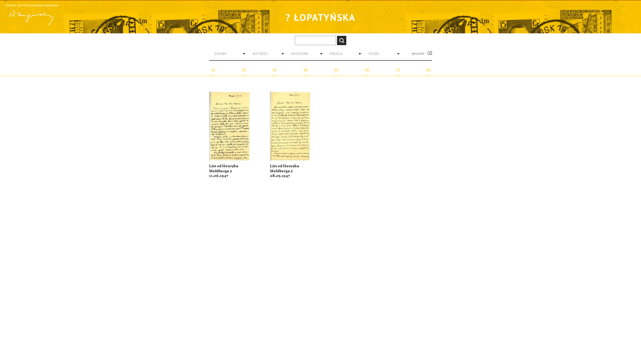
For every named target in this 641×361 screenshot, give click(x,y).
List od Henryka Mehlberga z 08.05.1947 (284, 171)
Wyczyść (418, 53)
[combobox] (228, 53)
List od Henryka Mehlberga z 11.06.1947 (223, 171)
